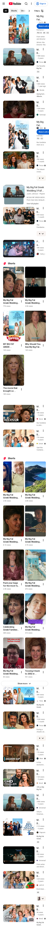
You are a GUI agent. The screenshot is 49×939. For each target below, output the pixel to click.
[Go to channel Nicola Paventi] (38, 90)
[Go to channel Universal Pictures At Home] (38, 860)
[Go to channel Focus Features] (38, 62)
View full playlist (33, 204)
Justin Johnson (32, 194)
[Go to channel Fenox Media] (38, 701)
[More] (42, 178)
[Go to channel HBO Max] (38, 128)
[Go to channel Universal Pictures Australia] (38, 808)
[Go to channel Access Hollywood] (38, 419)
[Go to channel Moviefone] (38, 759)
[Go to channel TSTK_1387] (38, 254)
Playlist (42, 194)
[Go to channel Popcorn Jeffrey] (38, 833)
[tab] (5, 11)
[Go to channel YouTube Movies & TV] (38, 22)
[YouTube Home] (15, 3)
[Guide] (3, 3)
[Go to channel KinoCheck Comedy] (38, 783)
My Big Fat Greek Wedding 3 (41, 18)
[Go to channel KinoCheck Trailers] (38, 918)
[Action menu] (43, 49)
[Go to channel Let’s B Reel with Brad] (38, 885)
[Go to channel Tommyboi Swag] (38, 115)
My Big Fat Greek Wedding (41, 124)
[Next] (29, 10)
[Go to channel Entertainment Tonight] (38, 443)
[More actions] (21, 301)
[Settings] (31, 3)
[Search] (26, 3)
